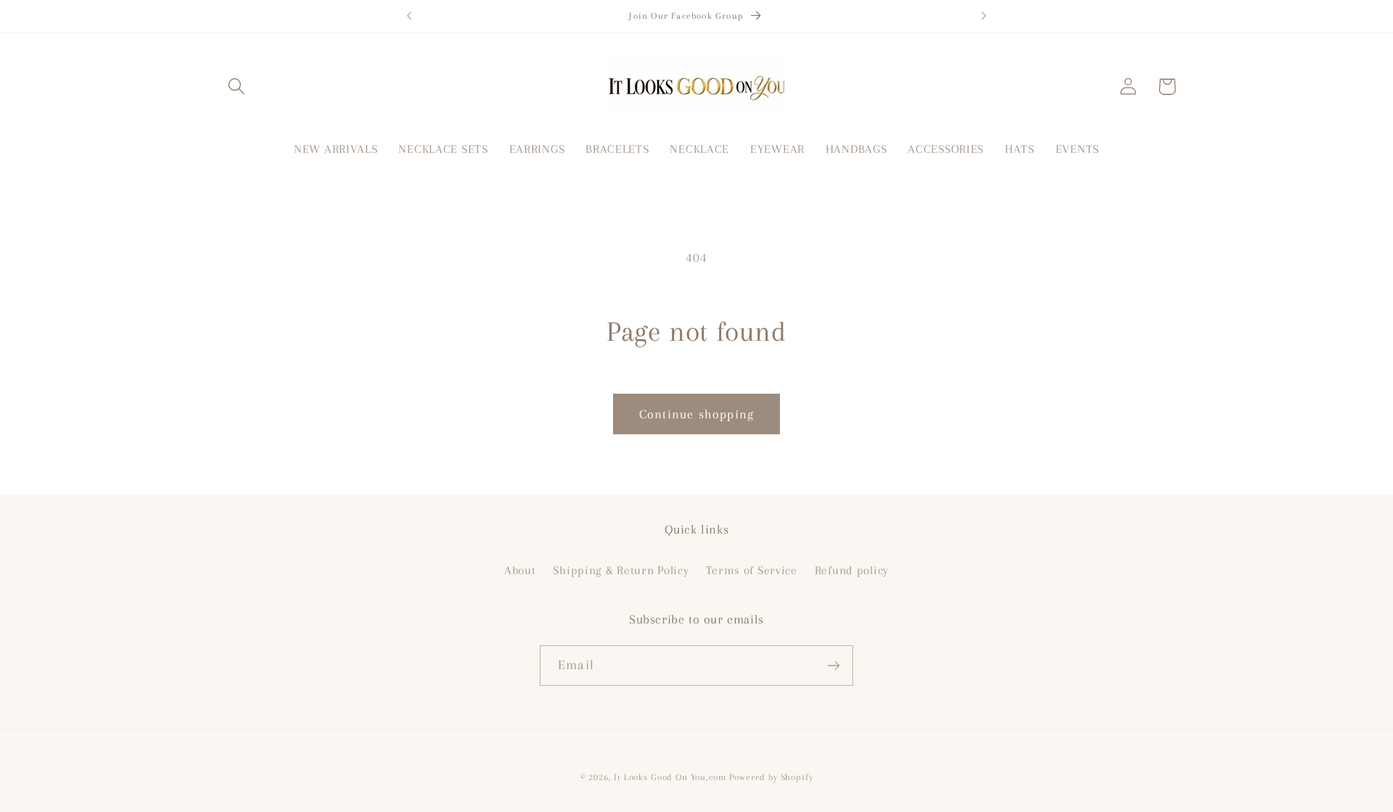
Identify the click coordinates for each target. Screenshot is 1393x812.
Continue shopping (696, 414)
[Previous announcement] (409, 16)
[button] (237, 86)
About (520, 570)
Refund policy (852, 570)
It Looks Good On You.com (670, 777)
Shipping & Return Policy (621, 570)
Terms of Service (751, 570)
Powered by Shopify (771, 777)
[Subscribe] (833, 665)
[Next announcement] (984, 16)
